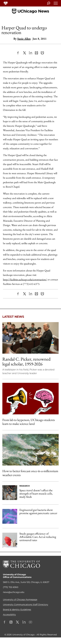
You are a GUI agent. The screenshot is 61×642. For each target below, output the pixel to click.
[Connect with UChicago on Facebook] (5, 622)
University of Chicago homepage (20, 599)
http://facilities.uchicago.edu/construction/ (25, 279)
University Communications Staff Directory (25, 604)
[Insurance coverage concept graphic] (9, 540)
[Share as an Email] (36, 52)
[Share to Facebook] (18, 52)
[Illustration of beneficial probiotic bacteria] (9, 516)
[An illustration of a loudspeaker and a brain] (30, 398)
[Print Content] (42, 52)
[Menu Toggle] (56, 4)
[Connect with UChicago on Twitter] (17, 622)
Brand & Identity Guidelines (17, 609)
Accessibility (9, 614)
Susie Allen (24, 39)
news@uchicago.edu (13, 592)
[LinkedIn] (30, 52)
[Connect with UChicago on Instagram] (11, 622)
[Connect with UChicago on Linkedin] (24, 622)
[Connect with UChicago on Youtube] (30, 622)
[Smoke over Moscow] (30, 449)
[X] (24, 52)
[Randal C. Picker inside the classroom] (30, 338)
